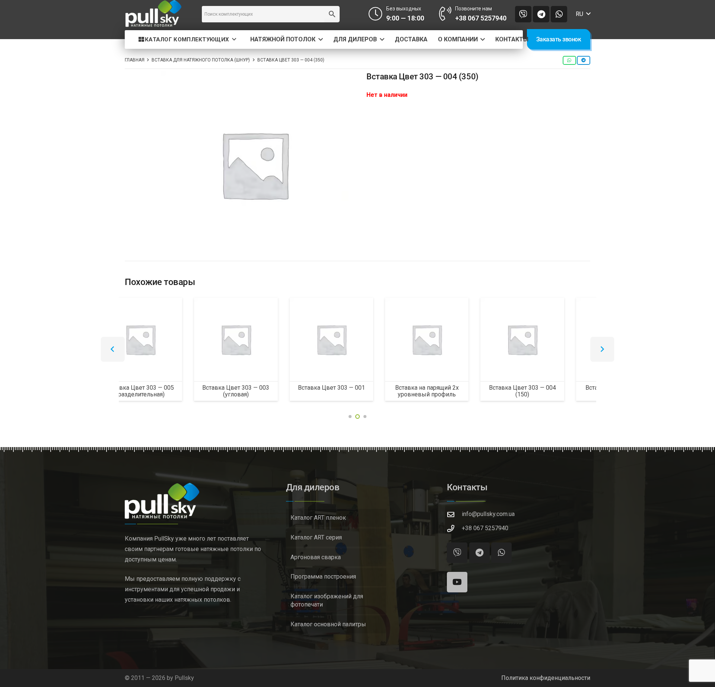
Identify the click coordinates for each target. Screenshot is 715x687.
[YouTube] (457, 582)
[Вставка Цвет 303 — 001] (262, 339)
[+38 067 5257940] (454, 528)
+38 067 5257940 (485, 528)
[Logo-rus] (153, 14)
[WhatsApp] (559, 14)
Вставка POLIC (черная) (548, 387)
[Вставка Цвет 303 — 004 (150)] (453, 339)
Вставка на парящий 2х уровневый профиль (358, 391)
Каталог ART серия (316, 537)
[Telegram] (541, 14)
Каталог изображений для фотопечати (326, 600)
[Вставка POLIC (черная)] (548, 339)
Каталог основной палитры (328, 624)
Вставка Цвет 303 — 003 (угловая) (166, 391)
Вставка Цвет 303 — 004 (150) (453, 391)
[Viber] (457, 552)
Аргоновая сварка (315, 557)
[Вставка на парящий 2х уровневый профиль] (357, 339)
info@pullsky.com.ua (488, 513)
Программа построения (323, 576)
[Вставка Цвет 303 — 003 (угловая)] (166, 339)
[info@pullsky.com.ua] (454, 514)
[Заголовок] (523, 14)
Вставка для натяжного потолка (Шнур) (201, 60)
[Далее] (602, 349)
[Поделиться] (569, 60)
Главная (134, 60)
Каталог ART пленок (318, 517)
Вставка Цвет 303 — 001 (262, 387)
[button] (583, 14)
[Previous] (113, 349)
